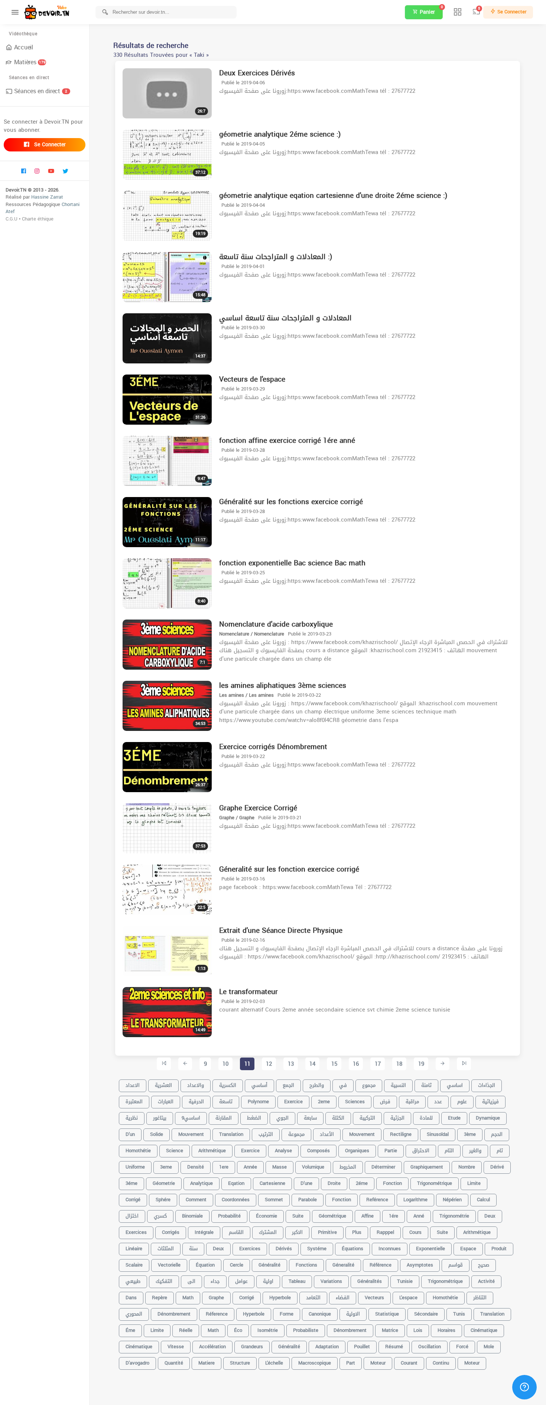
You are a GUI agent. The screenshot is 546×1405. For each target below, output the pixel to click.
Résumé (394, 1346)
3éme (131, 1183)
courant (409, 1363)
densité (195, 1167)
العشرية (163, 1085)
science (174, 1150)
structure (240, 1363)
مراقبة (412, 1101)
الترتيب (266, 1134)
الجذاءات (486, 1085)
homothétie (138, 1150)
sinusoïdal (438, 1134)
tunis (459, 1314)
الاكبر (297, 1232)
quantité (174, 1363)
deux (489, 1216)
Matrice (390, 1330)
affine (367, 1216)
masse (279, 1167)
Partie (390, 1150)
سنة (193, 1248)
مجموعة (296, 1134)
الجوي (282, 1118)
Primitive (327, 1232)
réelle (185, 1330)
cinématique (484, 1330)
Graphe (216, 1297)
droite (334, 1183)
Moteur (472, 1363)
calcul (483, 1199)
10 (225, 1064)
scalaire (134, 1265)
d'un (130, 1134)
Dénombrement (350, 1330)
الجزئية (397, 1118)
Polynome (258, 1101)
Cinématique (139, 1346)
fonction (341, 1199)
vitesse (176, 1346)
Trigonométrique (434, 1183)
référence (380, 1265)
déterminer (383, 1167)
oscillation (429, 1346)
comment (196, 1199)
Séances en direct (40, 91)
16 (356, 1064)
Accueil (23, 47)
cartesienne (272, 1183)
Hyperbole (280, 1297)
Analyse (283, 1150)
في (343, 1085)
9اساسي (191, 1118)
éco (238, 1330)
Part (350, 1363)
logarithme (415, 1199)
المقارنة (223, 1118)
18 (399, 1064)
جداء (215, 1281)
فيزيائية (490, 1101)
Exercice (250, 1150)
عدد (438, 1101)
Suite (297, 1216)
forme (286, 1314)
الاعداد (133, 1085)
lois (417, 1330)
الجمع (288, 1085)
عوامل (241, 1281)
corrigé (133, 1199)
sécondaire (426, 1314)
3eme (166, 1167)
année (250, 1167)
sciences (355, 1101)
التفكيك (164, 1281)
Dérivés (284, 1248)
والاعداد (195, 1085)
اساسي (455, 1085)
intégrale (204, 1232)
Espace (468, 1248)
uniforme (135, 1167)
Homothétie (445, 1297)
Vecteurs (374, 1297)
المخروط (347, 1167)
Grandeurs (252, 1346)
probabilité (229, 1216)
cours (415, 1232)
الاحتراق (420, 1150)
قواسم (455, 1265)
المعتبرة (134, 1101)
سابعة (310, 1118)
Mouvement (362, 1134)
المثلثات (165, 1248)
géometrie (164, 1183)
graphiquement (426, 1167)
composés (318, 1150)
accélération (212, 1346)
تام (500, 1150)
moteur (378, 1363)
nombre (466, 1167)
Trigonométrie (454, 1216)
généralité (289, 1346)
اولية (268, 1281)
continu (441, 1363)
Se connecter (49, 145)
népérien (452, 1199)
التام (449, 1150)
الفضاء (343, 1297)
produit (499, 1248)
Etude (454, 1118)
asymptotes (420, 1265)
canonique (320, 1314)
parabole (307, 1199)
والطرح (316, 1085)
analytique (201, 1183)
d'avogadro (137, 1363)
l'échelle (274, 1363)
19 (421, 1064)
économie (266, 1216)
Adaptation (327, 1346)
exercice (293, 1101)
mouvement (191, 1134)
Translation (492, 1314)
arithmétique (477, 1232)
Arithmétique (212, 1150)
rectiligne (401, 1134)
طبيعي (133, 1281)
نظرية (132, 1118)
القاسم (236, 1232)
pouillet (362, 1346)
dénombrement (174, 1314)
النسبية (398, 1085)
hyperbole (253, 1314)
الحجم (497, 1134)
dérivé (497, 1167)
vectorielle (169, 1265)
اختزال (132, 1216)
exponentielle (430, 1248)
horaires (446, 1330)
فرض (385, 1101)
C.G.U (11, 218)
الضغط (254, 1118)
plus (356, 1232)
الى (191, 1281)
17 (378, 1064)
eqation (236, 1183)
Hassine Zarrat (47, 197)
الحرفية (196, 1101)
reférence (377, 1199)
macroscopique (314, 1363)
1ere (223, 1167)
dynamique (488, 1118)
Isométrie (267, 1330)
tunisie (405, 1281)
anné (418, 1216)
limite (474, 1183)
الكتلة (338, 1118)
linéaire (134, 1248)
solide (156, 1134)
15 (334, 1064)
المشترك (268, 1232)
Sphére (163, 1199)
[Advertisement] (317, 1394)
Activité (486, 1281)
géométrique (332, 1216)
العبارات (165, 1101)
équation (205, 1265)
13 (291, 1064)
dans (131, 1297)
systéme (316, 1248)
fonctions (306, 1265)
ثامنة (426, 1085)
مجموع (369, 1085)
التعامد (313, 1297)
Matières (30, 62)
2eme (324, 1101)
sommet (274, 1199)
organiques (357, 1150)
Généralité (269, 1265)
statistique (387, 1314)
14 (312, 1064)
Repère (159, 1297)
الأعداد (327, 1134)
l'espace (408, 1297)
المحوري (134, 1314)
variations (331, 1281)
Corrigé (246, 1297)
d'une (306, 1183)
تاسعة (226, 1101)
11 (247, 1064)
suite (442, 1232)
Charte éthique (37, 218)
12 (269, 1064)
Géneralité (343, 1265)
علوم (462, 1101)
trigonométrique (445, 1281)
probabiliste (305, 1330)
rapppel (385, 1232)
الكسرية (227, 1085)
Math (213, 1330)
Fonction (392, 1183)
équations (352, 1248)
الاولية (353, 1314)
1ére (393, 1216)
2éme (362, 1183)
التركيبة (367, 1118)
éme (130, 1330)
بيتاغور (159, 1118)
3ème (470, 1134)
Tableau (297, 1281)
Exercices (249, 1248)
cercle (236, 1265)
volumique (313, 1167)
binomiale (192, 1216)
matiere (206, 1363)
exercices (136, 1232)
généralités (369, 1281)
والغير (475, 1150)
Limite (157, 1330)
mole (489, 1346)
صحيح (483, 1265)
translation (231, 1134)
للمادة (426, 1118)
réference (217, 1314)
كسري (160, 1216)
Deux (218, 1248)
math (188, 1297)
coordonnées (236, 1199)
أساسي (259, 1085)
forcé (462, 1346)
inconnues (389, 1248)
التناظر (480, 1297)
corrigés (170, 1232)
